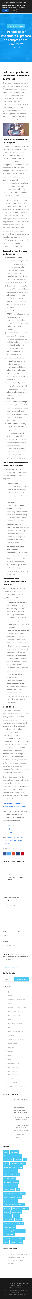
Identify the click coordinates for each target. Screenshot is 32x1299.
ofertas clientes (16, 1212)
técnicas (21, 1238)
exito (5, 1197)
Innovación (12, 1043)
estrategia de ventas (9, 1193)
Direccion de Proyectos (11, 1182)
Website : (5, 941)
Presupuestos (13, 1063)
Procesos (6, 843)
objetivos (6, 1212)
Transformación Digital (16, 1086)
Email (18, 931)
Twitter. (9, 829)
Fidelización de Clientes (17, 1031)
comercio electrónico (10, 1171)
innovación (7, 1208)
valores (6, 1242)
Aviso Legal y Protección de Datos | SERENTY (17, 1284)
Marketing (12, 1051)
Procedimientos (16, 840)
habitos (21, 1204)
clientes (19, 1167)
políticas (6, 840)
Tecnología (12, 1082)
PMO (10, 1055)
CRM (10, 1004)
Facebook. (10, 825)
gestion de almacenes (10, 1201)
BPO (10, 996)
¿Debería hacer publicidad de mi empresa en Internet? (21, 1110)
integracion (16, 1208)
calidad (6, 1163)
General (11, 1035)
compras (19, 837)
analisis (6, 1152)
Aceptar (5, 10)
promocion (19, 1223)
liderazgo (25, 1208)
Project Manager (8, 1223)
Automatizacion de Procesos (12, 1156)
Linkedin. (9, 832)
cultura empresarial (9, 1178)
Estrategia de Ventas (16, 1023)
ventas (20, 1242)
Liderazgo (12, 1047)
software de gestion (9, 1231)
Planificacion (7, 1216)
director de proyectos (10, 1186)
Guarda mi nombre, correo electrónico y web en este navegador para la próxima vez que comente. (15, 957)
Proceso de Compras (16, 26)
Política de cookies (13, 1287)
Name (5, 931)
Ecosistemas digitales (16, 1012)
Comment (6, 901)
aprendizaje (14, 1152)
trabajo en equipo (9, 1234)
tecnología (21, 1231)
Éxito (10, 1027)
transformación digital (10, 1238)
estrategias (21, 1193)
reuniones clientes (9, 1227)
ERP (9, 1020)
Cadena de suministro (16, 1000)
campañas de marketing (18, 1163)
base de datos (8, 1159)
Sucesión (11, 1078)
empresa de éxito (9, 1189)
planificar (16, 1216)
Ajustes (13, 10)
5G (9, 992)
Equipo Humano (14, 1016)
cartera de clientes (9, 1167)
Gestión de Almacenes (16, 1039)
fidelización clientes (15, 1197)
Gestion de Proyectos (10, 1204)
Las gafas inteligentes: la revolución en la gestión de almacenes (21, 1127)
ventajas (13, 1242)
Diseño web (8, 1294)
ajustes (23, 7)
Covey (17, 1174)
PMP (10, 1059)
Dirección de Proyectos (17, 1008)
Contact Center (8, 1174)
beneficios (11, 837)
